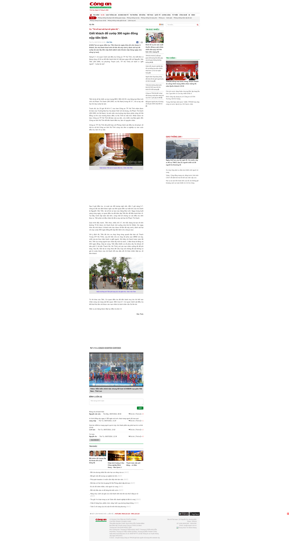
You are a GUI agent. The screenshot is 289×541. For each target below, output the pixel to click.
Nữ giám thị (117, 348)
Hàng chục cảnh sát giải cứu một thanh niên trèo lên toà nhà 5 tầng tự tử (114, 494)
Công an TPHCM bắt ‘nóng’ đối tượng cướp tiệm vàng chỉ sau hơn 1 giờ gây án (155, 96)
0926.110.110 (126, 514)
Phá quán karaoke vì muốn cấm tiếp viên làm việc (106, 479)
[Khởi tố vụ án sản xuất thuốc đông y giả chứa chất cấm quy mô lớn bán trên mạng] (155, 37)
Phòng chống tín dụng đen (149, 18)
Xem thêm (94, 440)
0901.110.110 (135, 514)
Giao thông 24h (111, 15)
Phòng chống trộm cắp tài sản (183, 18)
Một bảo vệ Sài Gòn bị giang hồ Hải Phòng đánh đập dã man (110, 483)
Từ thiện (175, 15)
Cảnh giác (169, 18)
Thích (138, 414)
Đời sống (142, 15)
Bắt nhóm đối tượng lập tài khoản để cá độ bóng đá (97, 461)
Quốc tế (157, 15)
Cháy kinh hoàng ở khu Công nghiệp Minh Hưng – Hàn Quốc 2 (116, 465)
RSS (162, 24)
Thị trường (134, 15)
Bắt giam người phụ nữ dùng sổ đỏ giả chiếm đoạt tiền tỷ (154, 103)
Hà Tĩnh (101, 348)
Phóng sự (162, 18)
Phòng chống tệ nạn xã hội (98, 20)
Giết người (108, 348)
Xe (189, 15)
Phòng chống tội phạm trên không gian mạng (111, 18)
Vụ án (102, 15)
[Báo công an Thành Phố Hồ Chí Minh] (100, 5)
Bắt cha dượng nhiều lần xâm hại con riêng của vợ (107, 472)
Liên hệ (110, 514)
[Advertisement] (159, 7)
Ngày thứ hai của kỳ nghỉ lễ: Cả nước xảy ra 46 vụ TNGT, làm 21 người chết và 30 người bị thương (182, 162)
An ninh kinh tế (123, 15)
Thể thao (150, 15)
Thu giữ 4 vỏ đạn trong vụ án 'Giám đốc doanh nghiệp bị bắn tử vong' (113, 499)
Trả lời (132, 414)
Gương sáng (166, 15)
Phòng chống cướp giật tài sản (117, 20)
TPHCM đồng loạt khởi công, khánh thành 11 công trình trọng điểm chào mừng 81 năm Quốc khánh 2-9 (182, 83)
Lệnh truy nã (131, 20)
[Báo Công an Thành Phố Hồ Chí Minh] (90, 14)
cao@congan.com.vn (190, 525)
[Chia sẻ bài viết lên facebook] (137, 42)
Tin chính (96, 15)
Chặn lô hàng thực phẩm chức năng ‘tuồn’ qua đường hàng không (112, 503)
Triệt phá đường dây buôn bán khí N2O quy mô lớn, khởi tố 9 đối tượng (154, 87)
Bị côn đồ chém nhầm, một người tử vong (104, 486)
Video (193, 15)
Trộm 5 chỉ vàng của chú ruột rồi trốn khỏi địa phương (108, 506)
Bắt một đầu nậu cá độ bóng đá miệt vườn (104, 490)
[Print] (142, 42)
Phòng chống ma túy (133, 18)
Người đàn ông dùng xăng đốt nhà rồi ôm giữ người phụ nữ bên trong (155, 79)
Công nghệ (183, 15)
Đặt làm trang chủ (98, 514)
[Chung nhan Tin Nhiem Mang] (187, 527)
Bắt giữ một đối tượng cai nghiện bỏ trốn (103, 476)
